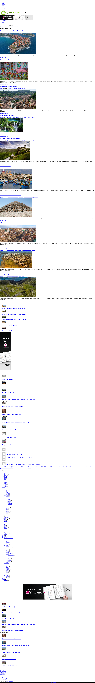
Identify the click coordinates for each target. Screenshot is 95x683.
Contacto (3, 23)
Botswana (5, 474)
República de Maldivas (8, 530)
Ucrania (7, 574)
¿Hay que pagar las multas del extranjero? (13, 406)
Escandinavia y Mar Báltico (8, 538)
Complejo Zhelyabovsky (16, 224)
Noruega (7, 543)
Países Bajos (6, 575)
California (9, 499)
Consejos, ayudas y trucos (6, 676)
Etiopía (5, 476)
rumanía (16, 88)
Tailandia (5, 531)
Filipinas (5, 521)
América (3, 3)
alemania (5, 466)
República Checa (9, 547)
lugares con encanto (76, 466)
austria (18, 466)
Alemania (7, 548)
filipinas (48, 466)
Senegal (5, 481)
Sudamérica (6, 506)
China (5, 520)
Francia (50, 466)
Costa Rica (8, 489)
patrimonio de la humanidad (31, 117)
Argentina (7, 507)
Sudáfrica (5, 482)
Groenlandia (8, 540)
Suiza (7, 562)
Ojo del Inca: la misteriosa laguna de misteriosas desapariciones (18, 399)
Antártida (3, 4)
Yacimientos (33, 250)
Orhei (32, 140)
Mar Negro (17, 32)
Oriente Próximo (28, 250)
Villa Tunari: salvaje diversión (10, 392)
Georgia (7, 565)
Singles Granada (3, 672)
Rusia (7, 572)
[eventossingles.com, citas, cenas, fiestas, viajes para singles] (9, 26)
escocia (33, 466)
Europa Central (6, 545)
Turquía (36, 197)
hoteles (59, 466)
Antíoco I (16, 197)
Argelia (5, 472)
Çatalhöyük (20, 250)
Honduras (7, 491)
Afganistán (6, 517)
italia (66, 466)
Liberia (5, 477)
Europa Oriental (6, 563)
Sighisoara (19, 88)
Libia (5, 478)
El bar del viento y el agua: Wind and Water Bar (14, 314)
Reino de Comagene (31, 197)
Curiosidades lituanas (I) (8, 379)
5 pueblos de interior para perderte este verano (14, 319)
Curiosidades (4, 8)
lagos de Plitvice (16, 117)
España (35, 466)
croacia (13, 117)
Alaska (7, 496)
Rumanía (7, 571)
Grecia (7, 566)
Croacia (7, 551)
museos (84, 466)
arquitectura (15, 466)
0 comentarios (10, 32)
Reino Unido (8, 557)
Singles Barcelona (3, 671)
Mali (5, 479)
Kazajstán (5, 527)
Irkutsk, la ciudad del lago (7, 222)
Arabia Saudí (6, 518)
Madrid (80, 466)
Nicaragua (8, 493)
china (28, 466)
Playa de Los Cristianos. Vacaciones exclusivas (14, 330)
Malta (7, 567)
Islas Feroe (8, 541)
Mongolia (5, 529)
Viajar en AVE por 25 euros (9, 437)
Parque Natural (24, 117)
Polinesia (5, 582)
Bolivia (7, 508)
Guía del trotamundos (9, 681)
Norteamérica (6, 495)
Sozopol (20, 32)
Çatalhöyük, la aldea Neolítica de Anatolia (11, 248)
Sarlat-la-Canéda (11, 555)
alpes (8, 466)
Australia (5, 580)
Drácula (13, 88)
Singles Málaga (2, 673)
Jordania (5, 526)
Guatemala (8, 490)
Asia (3, 5)
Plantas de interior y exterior (6, 677)
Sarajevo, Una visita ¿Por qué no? (11, 386)
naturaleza (88, 466)
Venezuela (8, 514)
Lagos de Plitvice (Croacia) (7, 115)
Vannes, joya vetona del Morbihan (11, 429)
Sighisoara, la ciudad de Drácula (8, 86)
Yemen (5, 486)
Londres (72, 466)
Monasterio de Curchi (18, 140)
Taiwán (5, 532)
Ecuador (7, 512)
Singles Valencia (3, 669)
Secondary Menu (3, 20)
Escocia (9, 558)
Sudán (5, 483)
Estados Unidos (40, 466)
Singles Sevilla (2, 674)
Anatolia (13, 197)
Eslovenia (7, 546)
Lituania (7, 542)
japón (68, 466)
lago (70, 466)
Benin (5, 473)
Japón (5, 525)
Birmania (5, 519)
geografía (53, 466)
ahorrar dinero (2, 466)
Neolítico (24, 250)
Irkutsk (22, 224)
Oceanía (3, 579)
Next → (4, 301)
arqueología (16, 250)
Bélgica (7, 550)
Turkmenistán (6, 533)
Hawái (9, 502)
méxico (86, 466)
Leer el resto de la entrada (4, 57)
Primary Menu (2, 0)
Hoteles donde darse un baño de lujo (11, 414)
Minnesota (10, 503)
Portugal (20, 467)
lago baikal (25, 224)
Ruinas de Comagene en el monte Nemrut (10, 195)
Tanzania (5, 484)
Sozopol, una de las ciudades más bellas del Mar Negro (14, 30)
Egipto (5, 475)
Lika (20, 117)
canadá (24, 466)
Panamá (7, 494)
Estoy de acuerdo (53, 682)
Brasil (22, 466)
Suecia (7, 544)
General (3, 578)
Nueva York (10, 504)
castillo (25, 466)
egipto (31, 466)
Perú (7, 513)
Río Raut (34, 140)
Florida (9, 501)
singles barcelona (5, 678)
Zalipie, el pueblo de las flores (8, 59)
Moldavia (13, 140)
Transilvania (23, 88)
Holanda (56, 466)
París (91, 466)
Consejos (3, 7)
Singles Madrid (2, 670)
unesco (29, 468)
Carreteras (16, 276)
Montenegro (8, 569)
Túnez (5, 485)
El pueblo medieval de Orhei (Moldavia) (10, 138)
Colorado (9, 500)
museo (82, 466)
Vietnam (5, 534)
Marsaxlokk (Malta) (5, 166)
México (7, 492)
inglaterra (62, 466)
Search (11, 25)
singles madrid (4, 679)
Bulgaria (13, 32)
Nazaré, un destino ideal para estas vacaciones (14, 308)
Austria (7, 549)
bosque (20, 466)
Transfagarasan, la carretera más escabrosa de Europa (14, 274)
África (3, 2)
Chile (7, 510)
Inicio (3, 22)
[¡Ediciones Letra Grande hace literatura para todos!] (16, 19)
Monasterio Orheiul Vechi (26, 140)
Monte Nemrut (21, 197)
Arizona (9, 498)
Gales (9, 559)
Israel (5, 524)
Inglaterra (9, 560)
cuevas (30, 466)
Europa (3, 6)
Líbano (5, 528)
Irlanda (9, 561)
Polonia (18, 61)
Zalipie (20, 61)
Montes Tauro (26, 197)
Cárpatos (13, 276)
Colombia (7, 511)
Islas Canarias (10, 553)
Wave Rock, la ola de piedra (9, 325)
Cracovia (14, 61)
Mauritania (6, 480)
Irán (5, 523)
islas (64, 466)
